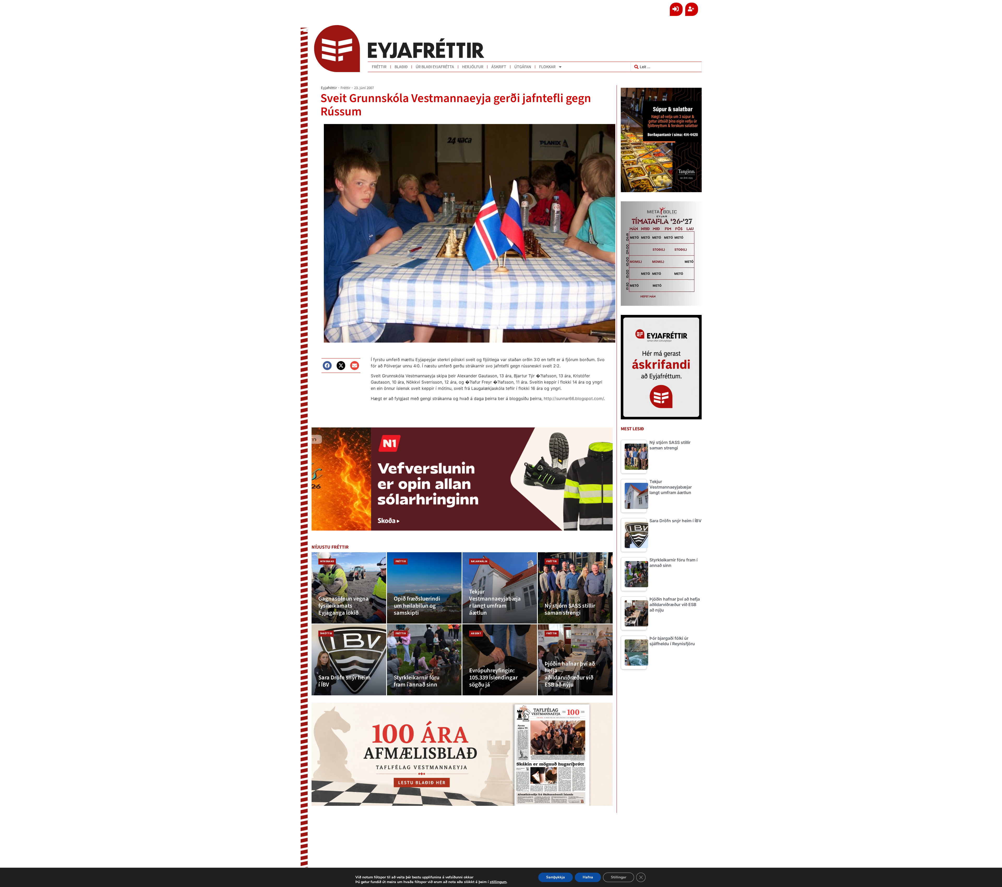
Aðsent (476, 633)
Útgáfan (522, 67)
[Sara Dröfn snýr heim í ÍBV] (349, 660)
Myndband (327, 561)
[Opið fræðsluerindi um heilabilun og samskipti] (424, 588)
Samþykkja (555, 877)
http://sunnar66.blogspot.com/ (574, 398)
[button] (327, 365)
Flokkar (547, 67)
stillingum (498, 882)
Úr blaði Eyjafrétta (435, 67)
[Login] (676, 9)
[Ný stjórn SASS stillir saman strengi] (575, 588)
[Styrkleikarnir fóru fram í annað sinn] (424, 660)
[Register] (691, 9)
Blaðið (401, 67)
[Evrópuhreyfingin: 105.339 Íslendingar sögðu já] (499, 660)
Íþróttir (326, 633)
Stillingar (618, 877)
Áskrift (498, 67)
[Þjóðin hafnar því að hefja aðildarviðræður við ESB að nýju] (575, 660)
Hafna (588, 877)
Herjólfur (472, 67)
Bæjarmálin (479, 561)
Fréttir (379, 67)
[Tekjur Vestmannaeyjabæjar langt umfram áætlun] (499, 588)
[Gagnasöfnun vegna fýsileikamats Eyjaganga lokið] (349, 588)
